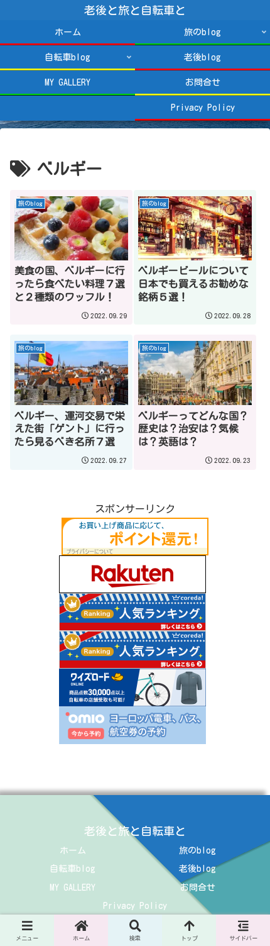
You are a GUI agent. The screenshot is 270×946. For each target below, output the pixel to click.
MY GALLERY (72, 887)
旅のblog (197, 850)
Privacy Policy (135, 905)
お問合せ (197, 887)
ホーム (73, 850)
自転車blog (72, 868)
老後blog (197, 868)
